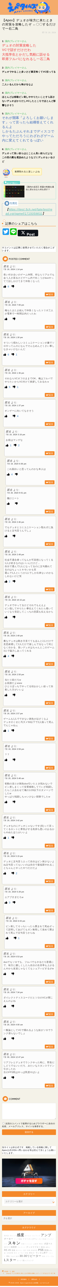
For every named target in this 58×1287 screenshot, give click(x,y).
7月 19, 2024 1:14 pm (13, 269)
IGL (8, 1256)
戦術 (43, 1256)
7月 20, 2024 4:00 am (13, 1025)
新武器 (6, 1235)
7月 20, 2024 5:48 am (14, 778)
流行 (24, 1250)
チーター (8, 1239)
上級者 (35, 1244)
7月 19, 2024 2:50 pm (14, 675)
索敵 (13, 1250)
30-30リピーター (30, 1255)
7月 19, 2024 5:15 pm (13, 856)
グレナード (22, 1247)
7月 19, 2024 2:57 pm (13, 714)
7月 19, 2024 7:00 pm (14, 305)
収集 (26, 1253)
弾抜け (41, 1244)
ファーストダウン (30, 1239)
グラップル (50, 1256)
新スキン (19, 1250)
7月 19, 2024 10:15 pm (15, 600)
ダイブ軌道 (42, 1239)
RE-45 (7, 1250)
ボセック (13, 1235)
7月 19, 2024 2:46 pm (14, 522)
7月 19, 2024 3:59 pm (14, 749)
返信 (51, 294)
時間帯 (14, 1247)
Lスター (10, 1260)
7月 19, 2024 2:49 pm (14, 555)
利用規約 (24, 1279)
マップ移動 (18, 1239)
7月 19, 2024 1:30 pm (13, 337)
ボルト (32, 1253)
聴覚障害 (34, 1250)
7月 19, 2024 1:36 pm (14, 373)
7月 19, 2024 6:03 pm (15, 921)
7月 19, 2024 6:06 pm (16, 464)
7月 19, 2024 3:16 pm (15, 435)
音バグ (19, 1260)
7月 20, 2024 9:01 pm (16, 493)
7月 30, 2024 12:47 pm (14, 1057)
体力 (15, 1253)
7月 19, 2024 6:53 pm (13, 957)
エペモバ (21, 1253)
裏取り (48, 1247)
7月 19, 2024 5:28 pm (14, 892)
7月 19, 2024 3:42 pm (13, 820)
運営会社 (34, 1279)
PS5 (41, 1249)
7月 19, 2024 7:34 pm (13, 992)
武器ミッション (27, 1244)
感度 (20, 1235)
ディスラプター (33, 1247)
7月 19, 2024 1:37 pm (14, 405)
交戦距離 (10, 1253)
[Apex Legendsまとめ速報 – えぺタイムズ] (29, 12)
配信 (43, 1247)
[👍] (5, 286)
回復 (28, 1250)
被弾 (17, 1256)
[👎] (13, 286)
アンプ (46, 1235)
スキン (14, 1243)
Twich (13, 1256)
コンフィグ (36, 1235)
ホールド (28, 1235)
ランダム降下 (42, 1253)
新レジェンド (28, 1260)
